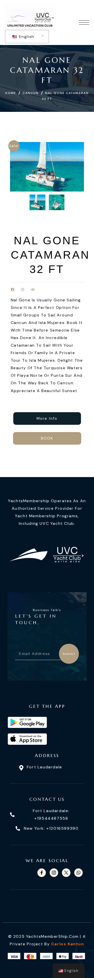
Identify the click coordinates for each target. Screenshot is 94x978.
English (26, 36)
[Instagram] (22, 289)
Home (10, 93)
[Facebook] (12, 289)
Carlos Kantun (67, 944)
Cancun (31, 93)
